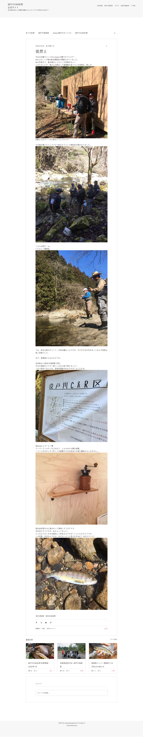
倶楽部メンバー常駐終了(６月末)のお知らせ (102, 664)
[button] (115, 33)
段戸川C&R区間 (15, 4)
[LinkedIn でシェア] (46, 622)
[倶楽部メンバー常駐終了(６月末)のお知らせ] (103, 651)
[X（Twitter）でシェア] (41, 622)
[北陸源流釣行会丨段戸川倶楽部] (71, 651)
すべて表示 (113, 639)
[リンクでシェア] (51, 622)
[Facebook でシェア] (36, 622)
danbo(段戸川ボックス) (62, 33)
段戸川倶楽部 (43, 33)
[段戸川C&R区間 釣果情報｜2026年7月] (40, 651)
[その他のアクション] (106, 46)
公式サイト (13, 7)
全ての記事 (30, 33)
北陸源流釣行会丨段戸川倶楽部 (71, 664)
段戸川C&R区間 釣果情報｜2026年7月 (39, 664)
